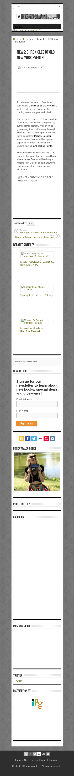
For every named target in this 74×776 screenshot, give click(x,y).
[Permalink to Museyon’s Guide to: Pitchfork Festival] (37, 323)
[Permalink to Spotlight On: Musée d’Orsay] (37, 289)
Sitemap (53, 760)
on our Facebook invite (40, 146)
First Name (22, 410)
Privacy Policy (38, 760)
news (30, 223)
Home (16, 39)
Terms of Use (21, 760)
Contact (16, 766)
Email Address (24, 399)
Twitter (17, 675)
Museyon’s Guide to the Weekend (38, 231)
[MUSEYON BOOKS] (38, 17)
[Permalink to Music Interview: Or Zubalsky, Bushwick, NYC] (37, 256)
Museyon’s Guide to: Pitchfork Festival (32, 330)
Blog (24, 39)
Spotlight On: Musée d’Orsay (36, 295)
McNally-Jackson (42, 136)
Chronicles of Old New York (42, 105)
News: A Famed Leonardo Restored (34, 236)
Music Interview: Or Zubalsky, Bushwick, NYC (37, 263)
